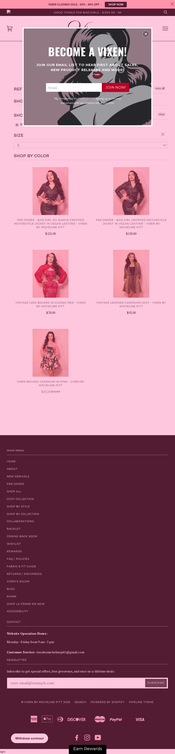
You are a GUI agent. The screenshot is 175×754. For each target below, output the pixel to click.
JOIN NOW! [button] (116, 87)
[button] (146, 34)
